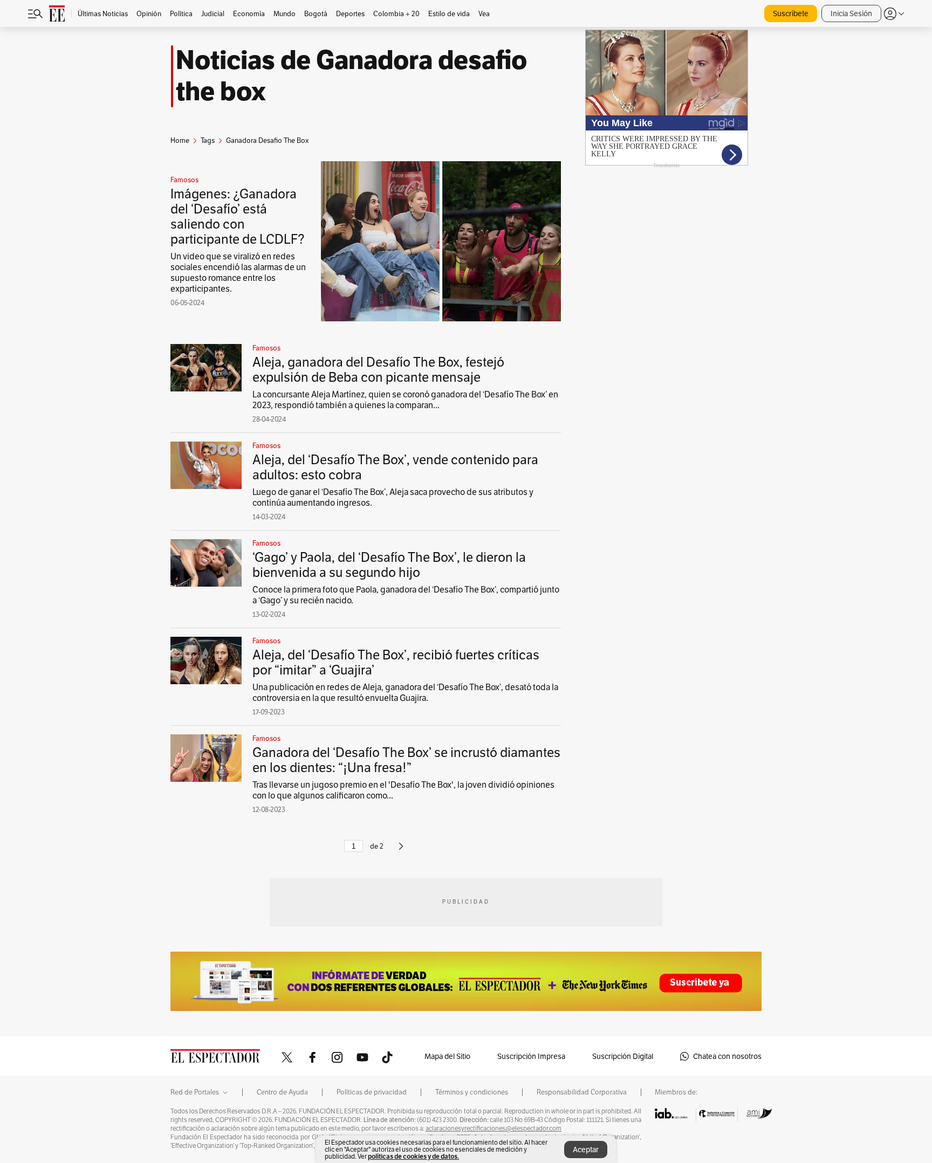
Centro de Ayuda (282, 1092)
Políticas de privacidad (372, 1092)
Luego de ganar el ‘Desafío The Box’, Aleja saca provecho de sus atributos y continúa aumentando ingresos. (392, 497)
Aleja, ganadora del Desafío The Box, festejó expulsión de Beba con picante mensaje (378, 370)
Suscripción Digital (622, 1056)
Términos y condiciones (471, 1092)
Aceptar (586, 1149)
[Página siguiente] (401, 850)
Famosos (184, 180)
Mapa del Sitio (447, 1056)
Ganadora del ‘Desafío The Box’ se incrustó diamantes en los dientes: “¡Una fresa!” (406, 760)
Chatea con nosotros (727, 1056)
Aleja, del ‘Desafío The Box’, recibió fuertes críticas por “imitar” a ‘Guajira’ (395, 662)
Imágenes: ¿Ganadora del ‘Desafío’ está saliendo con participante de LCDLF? (237, 216)
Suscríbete (790, 13)
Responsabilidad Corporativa (582, 1092)
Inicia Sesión (851, 13)
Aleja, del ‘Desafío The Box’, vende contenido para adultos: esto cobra (395, 467)
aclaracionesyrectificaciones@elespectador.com (493, 1128)
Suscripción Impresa (531, 1056)
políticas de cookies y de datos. (413, 1156)
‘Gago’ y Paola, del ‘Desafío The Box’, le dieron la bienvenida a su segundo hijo (389, 565)
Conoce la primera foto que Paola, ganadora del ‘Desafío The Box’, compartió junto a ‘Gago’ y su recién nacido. (405, 595)
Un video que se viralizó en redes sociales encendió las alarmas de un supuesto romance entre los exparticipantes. (238, 272)
